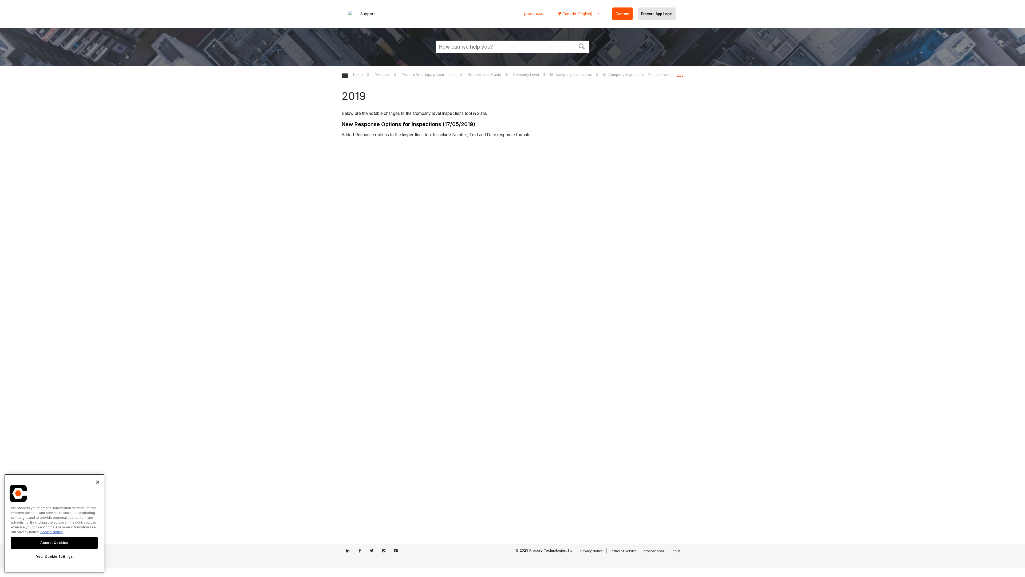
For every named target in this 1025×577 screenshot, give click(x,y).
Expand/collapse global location (680, 74)
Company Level (526, 74)
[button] (581, 45)
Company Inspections (573, 74)
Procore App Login (656, 14)
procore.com (535, 13)
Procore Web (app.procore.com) (429, 74)
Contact (622, 14)
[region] (54, 523)
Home (358, 74)
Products (383, 74)
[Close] (98, 482)
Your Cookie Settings (54, 557)
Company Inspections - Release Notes (640, 74)
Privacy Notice (591, 551)
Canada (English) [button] (577, 13)
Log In (675, 551)
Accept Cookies (54, 543)
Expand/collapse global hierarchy (348, 76)
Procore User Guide (485, 74)
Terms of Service (623, 551)
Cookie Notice (51, 532)
